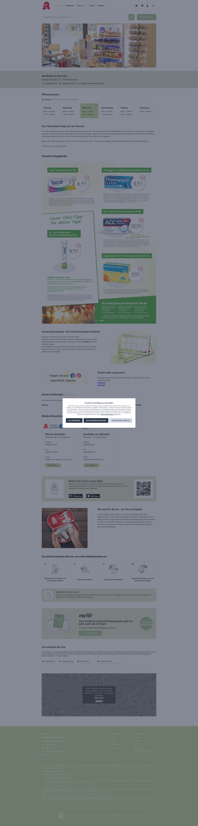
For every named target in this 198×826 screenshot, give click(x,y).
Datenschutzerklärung (107, 414)
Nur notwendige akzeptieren (96, 420)
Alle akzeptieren (74, 420)
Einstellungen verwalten (121, 420)
